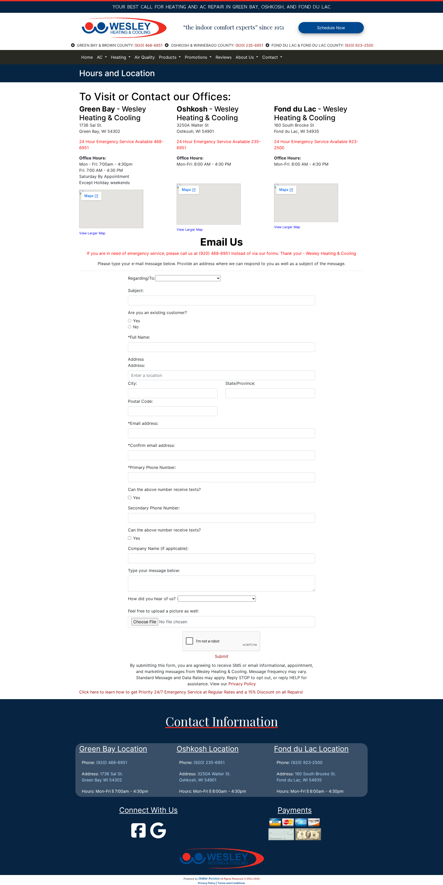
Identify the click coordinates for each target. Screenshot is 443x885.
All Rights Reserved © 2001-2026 (240, 878)
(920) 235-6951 (249, 45)
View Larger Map (92, 233)
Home (87, 57)
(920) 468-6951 (149, 45)
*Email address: (143, 423)
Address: (136, 365)
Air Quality (145, 57)
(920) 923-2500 (359, 45)
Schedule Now (331, 27)
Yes (136, 320)
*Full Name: (139, 337)
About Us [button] (245, 57)
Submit (221, 656)
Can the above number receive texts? (164, 489)
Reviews (223, 57)
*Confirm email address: (151, 445)
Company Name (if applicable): (158, 548)
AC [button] (100, 57)
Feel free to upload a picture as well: (163, 611)
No (136, 326)
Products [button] (168, 57)
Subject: (136, 290)
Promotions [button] (196, 57)
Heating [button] (119, 57)
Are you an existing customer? (157, 312)
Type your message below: (154, 570)
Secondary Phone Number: (154, 507)
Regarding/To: (141, 278)
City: (132, 383)
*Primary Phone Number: (152, 467)
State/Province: (240, 383)
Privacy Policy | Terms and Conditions (221, 882)
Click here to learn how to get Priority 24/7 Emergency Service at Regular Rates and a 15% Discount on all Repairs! (191, 692)
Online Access (209, 878)
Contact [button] (270, 57)
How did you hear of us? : (153, 598)
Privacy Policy (242, 683)
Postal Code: (140, 401)
